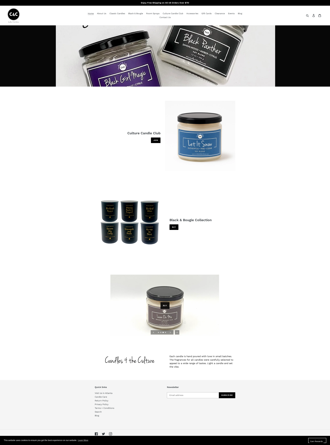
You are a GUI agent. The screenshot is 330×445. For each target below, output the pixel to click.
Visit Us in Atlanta (103, 393)
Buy (174, 227)
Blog (97, 415)
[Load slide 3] (163, 332)
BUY (165, 305)
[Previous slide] (153, 332)
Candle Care (101, 397)
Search (98, 412)
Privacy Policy (101, 404)
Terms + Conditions (104, 408)
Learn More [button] (83, 440)
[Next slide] (170, 332)
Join (155, 140)
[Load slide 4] (165, 332)
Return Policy (101, 400)
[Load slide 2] (161, 332)
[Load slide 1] (158, 332)
